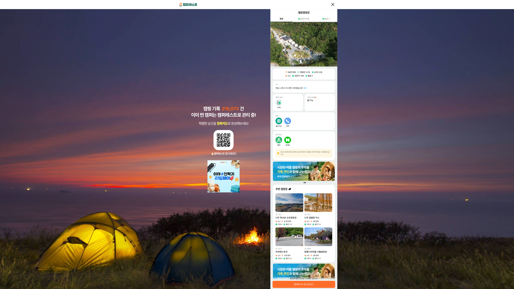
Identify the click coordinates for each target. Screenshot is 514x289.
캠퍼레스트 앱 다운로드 (304, 284)
